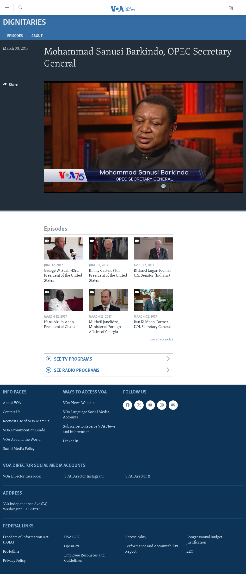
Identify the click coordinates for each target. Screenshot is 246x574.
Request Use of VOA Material (26, 421)
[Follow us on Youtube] (150, 405)
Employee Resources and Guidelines (84, 558)
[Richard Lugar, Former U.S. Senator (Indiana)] (153, 248)
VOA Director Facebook (22, 476)
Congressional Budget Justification (204, 539)
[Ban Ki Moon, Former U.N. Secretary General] (153, 300)
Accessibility (135, 537)
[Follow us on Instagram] (161, 405)
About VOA (12, 403)
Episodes (15, 36)
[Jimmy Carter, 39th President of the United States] (108, 248)
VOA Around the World (22, 440)
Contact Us (11, 412)
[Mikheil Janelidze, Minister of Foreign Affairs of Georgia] (108, 300)
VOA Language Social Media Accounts (86, 415)
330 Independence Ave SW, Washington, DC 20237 (25, 507)
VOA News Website (79, 403)
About (37, 36)
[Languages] (230, 8)
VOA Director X (137, 476)
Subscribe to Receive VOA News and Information (89, 429)
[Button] (10, 86)
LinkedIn (70, 441)
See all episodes (161, 339)
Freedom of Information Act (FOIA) (25, 539)
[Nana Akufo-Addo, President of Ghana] (63, 300)
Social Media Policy (19, 449)
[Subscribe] (173, 405)
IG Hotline (11, 552)
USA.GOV (72, 537)
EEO (189, 552)
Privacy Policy (14, 561)
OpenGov (71, 546)
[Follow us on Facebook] (127, 405)
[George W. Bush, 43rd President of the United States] (63, 248)
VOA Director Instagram (84, 476)
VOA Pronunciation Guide (24, 431)
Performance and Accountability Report (151, 549)
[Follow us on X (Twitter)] (138, 405)
